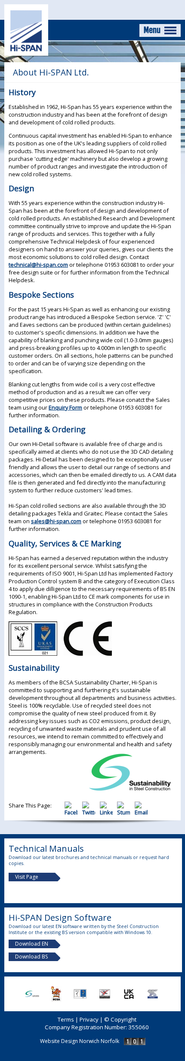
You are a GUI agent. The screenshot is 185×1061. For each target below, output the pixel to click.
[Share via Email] (143, 812)
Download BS (31, 956)
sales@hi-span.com (56, 521)
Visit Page (26, 876)
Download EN (31, 943)
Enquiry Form (65, 407)
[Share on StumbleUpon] (126, 812)
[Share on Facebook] (73, 812)
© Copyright (120, 1019)
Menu (153, 30)
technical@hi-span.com (38, 264)
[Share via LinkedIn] (108, 812)
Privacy (89, 1019)
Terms (66, 1019)
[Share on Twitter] (91, 812)
